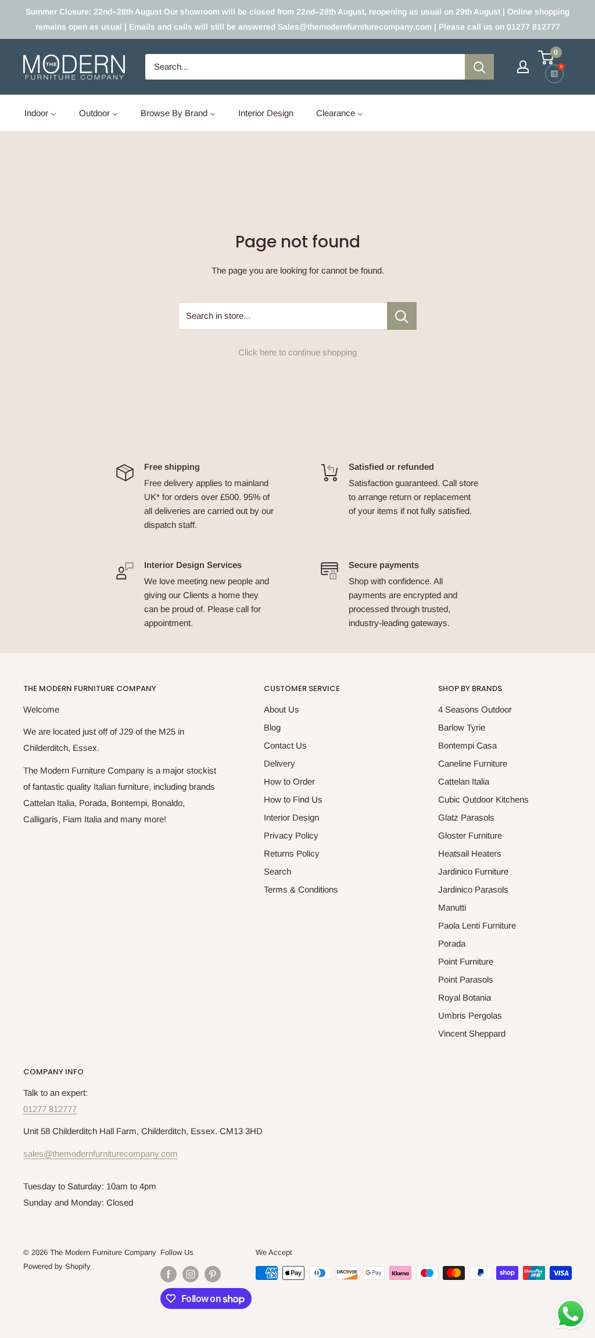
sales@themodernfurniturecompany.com (100, 1154)
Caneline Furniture (472, 763)
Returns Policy (292, 853)
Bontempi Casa (467, 745)
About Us (281, 709)
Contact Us (285, 745)
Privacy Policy (291, 835)
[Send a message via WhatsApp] (571, 1314)
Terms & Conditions (301, 889)
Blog (272, 727)
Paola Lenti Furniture (477, 925)
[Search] (479, 67)
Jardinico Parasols (473, 889)
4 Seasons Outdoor (475, 709)
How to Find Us (293, 799)
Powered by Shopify (57, 1266)
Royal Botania (464, 997)
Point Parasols (465, 979)
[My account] (523, 66)
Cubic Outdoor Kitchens (483, 799)
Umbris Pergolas (470, 1015)
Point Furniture (465, 961)
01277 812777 (50, 1109)
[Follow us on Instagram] (190, 1274)
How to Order (289, 781)
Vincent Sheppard (472, 1033)
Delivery (279, 763)
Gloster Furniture (470, 835)
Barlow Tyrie (461, 727)
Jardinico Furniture (473, 871)
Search (277, 871)
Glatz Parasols (466, 817)
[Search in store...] (402, 316)
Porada (451, 943)
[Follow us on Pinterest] (213, 1274)
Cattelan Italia (463, 781)
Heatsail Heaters (469, 853)
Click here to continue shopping (297, 352)
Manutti (452, 907)
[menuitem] (40, 113)
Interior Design (291, 817)
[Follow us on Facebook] (168, 1274)
